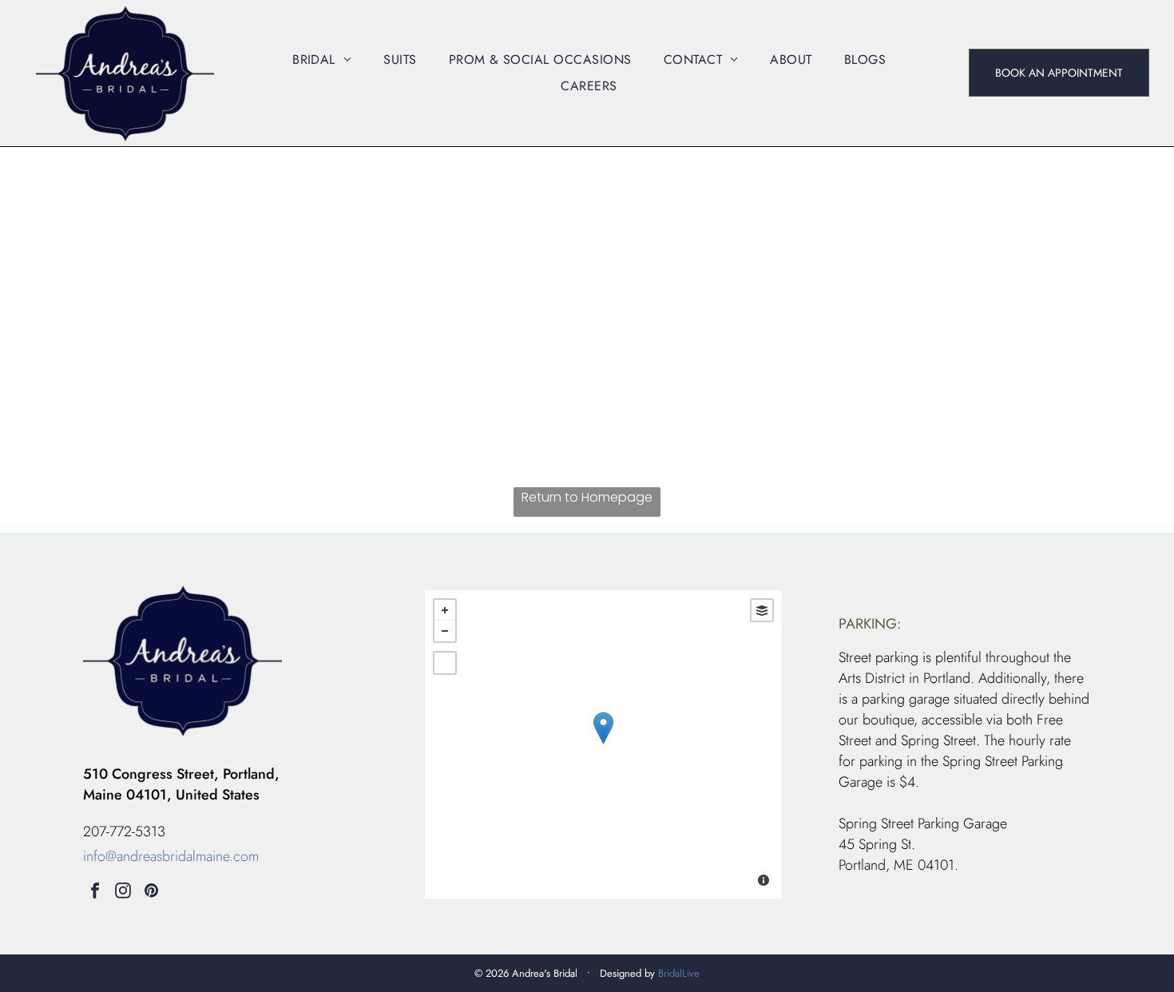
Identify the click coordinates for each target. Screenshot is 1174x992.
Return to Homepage (587, 497)
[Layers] (762, 610)
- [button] (444, 631)
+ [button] (444, 610)
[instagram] (123, 893)
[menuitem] (321, 59)
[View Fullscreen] (444, 663)
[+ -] (603, 744)
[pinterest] (151, 893)
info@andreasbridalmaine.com (171, 856)
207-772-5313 (124, 831)
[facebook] (95, 893)
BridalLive (679, 973)
